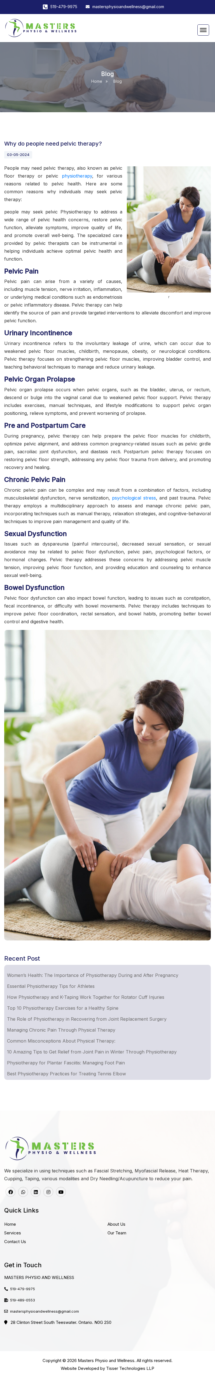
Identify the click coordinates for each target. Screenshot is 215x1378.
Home (96, 81)
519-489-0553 (22, 1300)
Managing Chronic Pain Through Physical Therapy (61, 1030)
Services (12, 1233)
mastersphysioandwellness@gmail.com (128, 6)
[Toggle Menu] (203, 30)
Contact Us (15, 1241)
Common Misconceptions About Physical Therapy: (61, 1041)
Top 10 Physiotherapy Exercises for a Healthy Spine (62, 1008)
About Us (116, 1224)
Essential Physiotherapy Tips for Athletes (51, 986)
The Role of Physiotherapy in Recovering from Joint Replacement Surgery (87, 1019)
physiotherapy (75, 176)
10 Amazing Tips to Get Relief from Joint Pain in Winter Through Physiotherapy (92, 1052)
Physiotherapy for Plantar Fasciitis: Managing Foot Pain (66, 1063)
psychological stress (134, 498)
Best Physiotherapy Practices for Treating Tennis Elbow (66, 1073)
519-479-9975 (63, 6)
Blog (117, 81)
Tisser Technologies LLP (130, 1368)
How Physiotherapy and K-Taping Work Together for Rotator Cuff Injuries (85, 997)
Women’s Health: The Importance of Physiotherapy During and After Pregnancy (92, 975)
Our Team (117, 1233)
